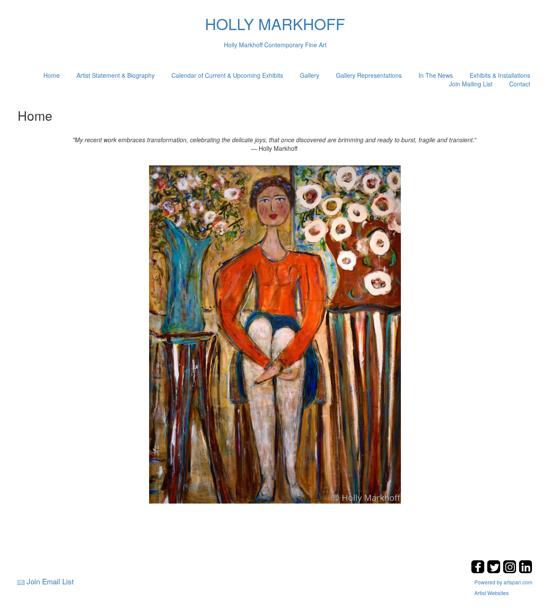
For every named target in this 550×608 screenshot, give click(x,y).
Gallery (309, 75)
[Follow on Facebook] (479, 570)
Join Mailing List (470, 83)
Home (51, 75)
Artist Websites (491, 592)
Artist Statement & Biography (115, 75)
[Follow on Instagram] (511, 570)
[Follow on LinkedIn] (525, 570)
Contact (519, 83)
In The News (436, 75)
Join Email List (50, 581)
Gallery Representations (369, 75)
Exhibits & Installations (500, 75)
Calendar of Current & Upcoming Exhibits (227, 75)
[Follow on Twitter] (495, 570)
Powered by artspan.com (503, 582)
